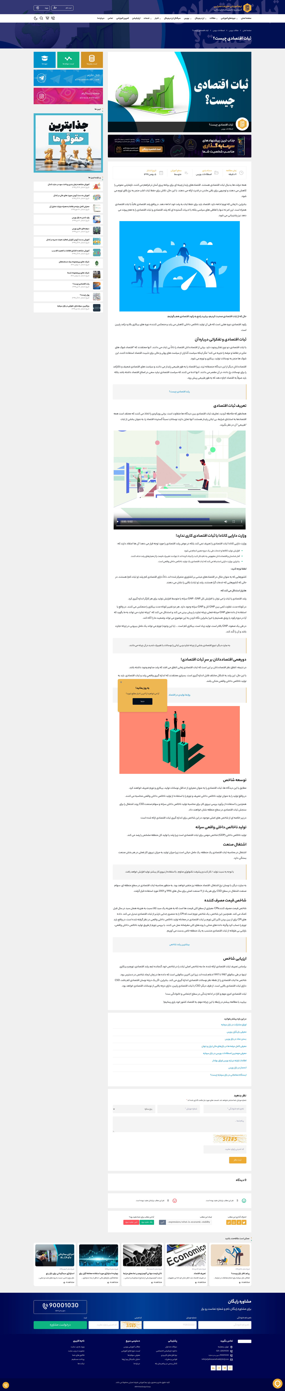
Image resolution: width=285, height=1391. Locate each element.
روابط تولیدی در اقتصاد (179, 695)
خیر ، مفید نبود (131, 1222)
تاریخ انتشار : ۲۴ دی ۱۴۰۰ (243, 1269)
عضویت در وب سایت (76, 1351)
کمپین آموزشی (122, 18)
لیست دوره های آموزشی (130, 1351)
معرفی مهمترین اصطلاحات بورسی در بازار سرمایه (224, 1053)
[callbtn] (5, 1385)
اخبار (157, 18)
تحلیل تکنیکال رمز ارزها (131, 1359)
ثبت (85, 1318)
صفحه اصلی (246, 18)
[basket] (47, 18)
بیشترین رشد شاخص (179, 945)
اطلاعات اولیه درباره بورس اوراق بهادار (229, 1061)
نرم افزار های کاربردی (169, 1355)
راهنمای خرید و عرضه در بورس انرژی (59, 1273)
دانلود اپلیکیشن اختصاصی (166, 1351)
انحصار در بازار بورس (237, 1068)
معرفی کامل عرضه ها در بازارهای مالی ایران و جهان (224, 1046)
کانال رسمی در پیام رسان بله (166, 1363)
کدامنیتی (138, 1318)
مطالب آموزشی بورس (132, 1347)
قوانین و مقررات (171, 1359)
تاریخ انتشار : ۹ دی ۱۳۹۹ (155, 1269)
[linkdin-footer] (213, 1367)
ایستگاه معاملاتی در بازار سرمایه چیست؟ (228, 1075)
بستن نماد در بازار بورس (235, 1039)
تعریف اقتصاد (244, 1273)
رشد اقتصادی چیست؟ (179, 392)
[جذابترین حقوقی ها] (68, 142)
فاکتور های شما (78, 1355)
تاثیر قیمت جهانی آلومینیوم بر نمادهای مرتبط (186, 1273)
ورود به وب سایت (77, 1347)
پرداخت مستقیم (78, 1359)
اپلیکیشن (136, 18)
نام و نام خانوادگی (244, 1318)
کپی (162, 1222)
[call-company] (53, 18)
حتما (142, 701)
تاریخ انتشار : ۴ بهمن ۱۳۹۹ (111, 1269)
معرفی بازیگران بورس (236, 1032)
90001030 (64, 1306)
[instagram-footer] (218, 1367)
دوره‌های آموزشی (228, 18)
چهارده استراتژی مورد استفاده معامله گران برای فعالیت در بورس (135, 1273)
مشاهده (246, 1282)
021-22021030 (222, 1351)
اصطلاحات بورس (219, 30)
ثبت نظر (237, 1160)
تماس (110, 18)
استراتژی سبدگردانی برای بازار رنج (104, 1273)
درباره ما (100, 18)
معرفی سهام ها (134, 1355)
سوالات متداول (171, 1347)
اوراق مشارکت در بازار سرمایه (233, 1025)
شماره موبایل (191, 1318)
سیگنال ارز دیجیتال (172, 18)
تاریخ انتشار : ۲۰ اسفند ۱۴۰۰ (198, 1269)
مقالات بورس (233, 30)
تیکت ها (81, 1363)
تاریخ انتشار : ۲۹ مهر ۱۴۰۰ (67, 1269)
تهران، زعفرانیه (223, 1347)
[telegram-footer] (230, 1367)
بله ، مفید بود (146, 1222)
